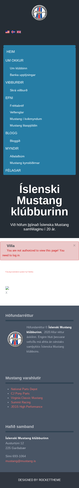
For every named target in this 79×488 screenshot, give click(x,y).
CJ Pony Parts (20, 393)
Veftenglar (17, 112)
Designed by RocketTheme (39, 480)
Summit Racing (21, 402)
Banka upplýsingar (23, 75)
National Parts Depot (24, 389)
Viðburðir (14, 82)
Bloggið (15, 141)
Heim (11, 51)
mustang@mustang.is (20, 461)
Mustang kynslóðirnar (25, 163)
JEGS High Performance (26, 406)
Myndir (12, 148)
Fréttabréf (17, 105)
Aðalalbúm (17, 156)
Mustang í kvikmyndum (26, 119)
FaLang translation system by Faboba (19, 272)
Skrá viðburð (18, 90)
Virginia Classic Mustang (27, 398)
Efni (9, 98)
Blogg (11, 133)
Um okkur (14, 60)
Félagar (13, 170)
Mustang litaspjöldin (23, 125)
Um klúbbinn (18, 68)
